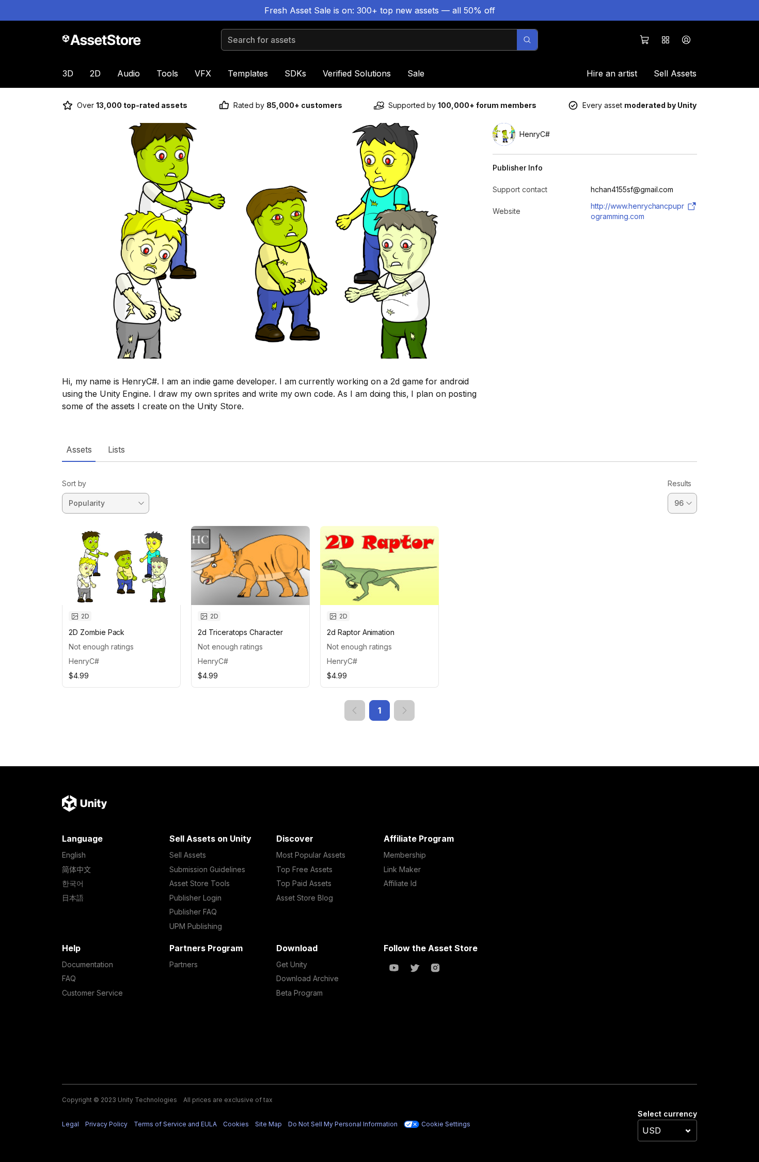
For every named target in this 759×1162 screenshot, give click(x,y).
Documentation (87, 964)
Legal (70, 1124)
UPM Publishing (195, 926)
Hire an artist (612, 73)
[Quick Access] (665, 39)
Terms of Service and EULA (175, 1124)
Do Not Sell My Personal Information (343, 1124)
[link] (354, 710)
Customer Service (92, 992)
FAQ (69, 978)
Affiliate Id (400, 883)
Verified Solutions (357, 73)
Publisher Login (195, 897)
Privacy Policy (106, 1124)
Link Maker (402, 869)
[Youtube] (394, 967)
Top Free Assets (304, 869)
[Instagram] (435, 967)
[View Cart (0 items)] (645, 39)
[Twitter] (414, 967)
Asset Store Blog (304, 897)
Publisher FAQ (193, 911)
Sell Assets (675, 73)
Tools (167, 73)
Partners (183, 964)
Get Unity (291, 964)
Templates (248, 73)
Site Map (268, 1124)
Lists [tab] (116, 449)
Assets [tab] (78, 449)
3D (67, 73)
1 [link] (379, 710)
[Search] (527, 39)
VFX (203, 73)
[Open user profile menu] (686, 39)
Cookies (236, 1124)
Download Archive (307, 978)
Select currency (667, 1113)
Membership (405, 854)
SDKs (295, 73)
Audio (128, 73)
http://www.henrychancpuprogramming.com (637, 211)
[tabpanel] (379, 591)
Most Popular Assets (310, 854)
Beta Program (299, 992)
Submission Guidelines (207, 869)
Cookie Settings (445, 1124)
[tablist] (379, 449)
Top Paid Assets (303, 883)
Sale (415, 73)
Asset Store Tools (199, 883)
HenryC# (84, 661)
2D (95, 73)
